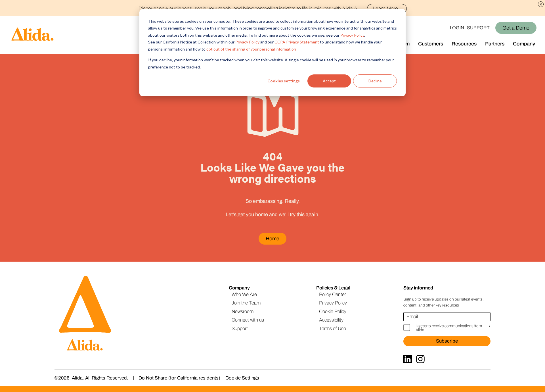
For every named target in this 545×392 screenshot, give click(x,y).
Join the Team (246, 303)
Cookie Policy (332, 311)
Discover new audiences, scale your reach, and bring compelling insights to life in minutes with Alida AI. (268, 8)
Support (478, 27)
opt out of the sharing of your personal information (251, 49)
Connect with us (248, 320)
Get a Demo (515, 28)
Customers (430, 44)
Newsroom (242, 311)
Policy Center (332, 294)
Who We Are (244, 294)
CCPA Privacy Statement (296, 41)
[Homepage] (27, 35)
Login (457, 27)
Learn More (385, 8)
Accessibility (331, 320)
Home (272, 238)
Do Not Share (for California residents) (179, 378)
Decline (375, 80)
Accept (329, 80)
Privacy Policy (352, 35)
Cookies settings (283, 80)
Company (524, 44)
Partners (494, 44)
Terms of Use (332, 328)
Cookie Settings (242, 378)
